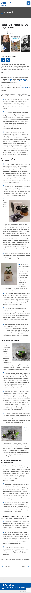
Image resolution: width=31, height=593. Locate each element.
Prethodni (7, 566)
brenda (23, 87)
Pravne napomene (23, 579)
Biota (11, 81)
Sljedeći (24, 566)
